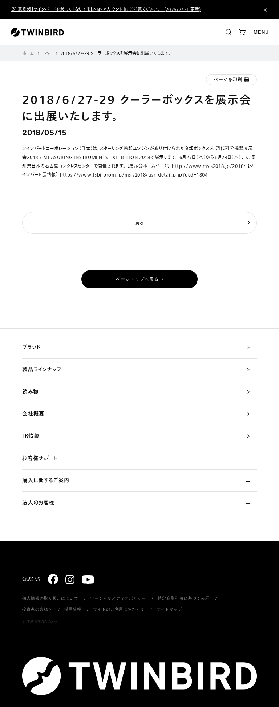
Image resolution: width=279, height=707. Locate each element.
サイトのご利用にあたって (119, 609)
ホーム (28, 53)
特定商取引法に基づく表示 (184, 598)
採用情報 (73, 609)
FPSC (47, 53)
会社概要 (33, 414)
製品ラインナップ (42, 370)
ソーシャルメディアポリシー (118, 598)
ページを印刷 (228, 79)
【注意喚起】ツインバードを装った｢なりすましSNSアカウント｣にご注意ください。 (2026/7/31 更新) (106, 9)
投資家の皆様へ (37, 609)
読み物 (30, 392)
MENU (261, 32)
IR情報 (30, 436)
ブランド (31, 348)
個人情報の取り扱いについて (50, 598)
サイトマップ (169, 609)
